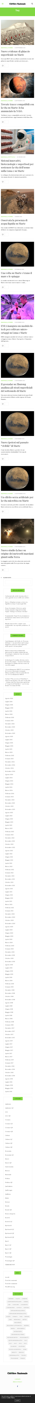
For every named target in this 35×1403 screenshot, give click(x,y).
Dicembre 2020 (10, 914)
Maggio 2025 (9, 746)
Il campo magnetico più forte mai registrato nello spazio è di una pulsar (17, 644)
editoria (26, 1307)
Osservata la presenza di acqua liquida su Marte (14, 222)
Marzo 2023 (8, 828)
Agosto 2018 (9, 1003)
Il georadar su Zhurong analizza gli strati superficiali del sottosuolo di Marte (16, 388)
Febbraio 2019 (9, 984)
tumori (22, 1358)
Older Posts (7, 577)
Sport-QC (8, 1245)
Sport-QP (8, 1249)
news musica (21, 1328)
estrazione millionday (18, 1310)
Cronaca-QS (9, 1131)
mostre (26, 1325)
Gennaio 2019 (9, 987)
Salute (7, 1198)
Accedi (7, 1277)
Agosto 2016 (9, 1079)
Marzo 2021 (8, 904)
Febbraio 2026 (9, 717)
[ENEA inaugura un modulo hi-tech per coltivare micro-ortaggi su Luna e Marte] (17, 307)
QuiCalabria (8, 1186)
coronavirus (10, 1307)
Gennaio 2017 (9, 1063)
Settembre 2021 (10, 885)
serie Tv (14, 1352)
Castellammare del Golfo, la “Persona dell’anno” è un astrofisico (16, 642)
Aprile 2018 (8, 1015)
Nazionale (4, 47)
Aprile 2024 (8, 787)
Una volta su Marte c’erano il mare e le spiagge (16, 274)
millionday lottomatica (14, 1325)
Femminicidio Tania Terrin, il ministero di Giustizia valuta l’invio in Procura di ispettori (17, 617)
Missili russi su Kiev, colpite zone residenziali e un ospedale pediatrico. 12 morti (17, 625)
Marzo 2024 (9, 790)
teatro (23, 1355)
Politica (7, 1178)
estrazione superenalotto (17, 1313)
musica (13, 1328)
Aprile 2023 (8, 825)
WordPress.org (10, 1287)
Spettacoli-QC (9, 1229)
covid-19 (19, 1307)
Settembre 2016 (10, 1075)
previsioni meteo (12, 1337)
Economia (8, 1151)
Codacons (16, 1304)
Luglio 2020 (9, 930)
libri (10, 1319)
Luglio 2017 (8, 1044)
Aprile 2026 (8, 711)
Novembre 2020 (10, 917)
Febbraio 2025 (9, 755)
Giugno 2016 (9, 1085)
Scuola (7, 1206)
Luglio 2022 (8, 854)
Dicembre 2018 (9, 990)
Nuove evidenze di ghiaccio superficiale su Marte (15, 53)
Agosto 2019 (9, 965)
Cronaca (7, 1120)
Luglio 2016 (8, 1082)
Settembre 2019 (10, 961)
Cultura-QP (8, 1143)
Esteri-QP (8, 1163)
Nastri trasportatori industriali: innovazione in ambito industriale (15, 651)
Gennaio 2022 (9, 873)
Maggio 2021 (9, 898)
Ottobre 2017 (9, 1034)
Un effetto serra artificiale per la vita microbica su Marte (17, 499)
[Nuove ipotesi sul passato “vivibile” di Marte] (17, 423)
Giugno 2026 (9, 705)
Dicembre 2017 (9, 1028)
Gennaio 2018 (9, 1025)
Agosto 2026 (9, 698)
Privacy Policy (17, 1382)
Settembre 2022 (10, 847)
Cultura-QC (8, 1139)
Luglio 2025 (8, 739)
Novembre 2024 (10, 765)
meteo (25, 1319)
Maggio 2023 (9, 822)
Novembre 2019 (10, 955)
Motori (7, 1170)
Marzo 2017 (8, 1056)
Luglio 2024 (8, 778)
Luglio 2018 (8, 1006)
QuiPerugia (8, 1190)
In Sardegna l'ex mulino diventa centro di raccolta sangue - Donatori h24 (17, 661)
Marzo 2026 (9, 714)
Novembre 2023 (10, 803)
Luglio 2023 (8, 816)
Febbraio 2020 (9, 946)
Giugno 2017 (9, 1047)
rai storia (22, 1346)
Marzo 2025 (9, 752)
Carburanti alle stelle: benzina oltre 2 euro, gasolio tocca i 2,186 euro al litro (17, 597)
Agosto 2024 (9, 774)
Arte (6, 1112)
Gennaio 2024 (9, 797)
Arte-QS (7, 1116)
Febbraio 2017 (9, 1060)
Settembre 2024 (10, 771)
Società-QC (8, 1221)
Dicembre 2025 (9, 724)
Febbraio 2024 (9, 793)
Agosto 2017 (9, 1041)
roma (24, 1349)
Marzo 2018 (8, 1018)
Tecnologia (8, 1257)
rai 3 (15, 1343)
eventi (8, 1316)
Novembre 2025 (10, 727)
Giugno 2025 (9, 743)
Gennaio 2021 (9, 911)
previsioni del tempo (17, 1334)
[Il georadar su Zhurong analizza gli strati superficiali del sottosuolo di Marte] (17, 365)
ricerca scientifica (15, 1349)
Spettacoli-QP (9, 1233)
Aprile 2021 (8, 901)
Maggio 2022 (9, 860)
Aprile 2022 (8, 863)
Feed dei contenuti (11, 1280)
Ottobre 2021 (9, 882)
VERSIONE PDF (10, 1264)
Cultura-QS (8, 1147)
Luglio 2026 (8, 701)
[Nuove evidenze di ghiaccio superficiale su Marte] (17, 32)
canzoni (24, 1298)
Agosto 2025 (9, 736)
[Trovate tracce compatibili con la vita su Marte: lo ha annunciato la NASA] (17, 85)
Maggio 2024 (9, 784)
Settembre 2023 (10, 809)
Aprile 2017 (8, 1053)
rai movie (13, 1346)
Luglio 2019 (8, 968)
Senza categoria (10, 1214)
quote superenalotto (15, 1340)
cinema (26, 1301)
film (21, 1316)
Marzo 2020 (9, 942)
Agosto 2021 (9, 888)
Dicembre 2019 (9, 952)
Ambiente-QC (9, 1108)
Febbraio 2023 (9, 831)
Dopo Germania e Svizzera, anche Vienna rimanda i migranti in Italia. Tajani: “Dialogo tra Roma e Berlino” (16, 609)
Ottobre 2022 (9, 844)
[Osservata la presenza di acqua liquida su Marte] (17, 201)
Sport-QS (8, 1253)
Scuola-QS (8, 1210)
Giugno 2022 (9, 857)
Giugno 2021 (9, 895)
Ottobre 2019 (9, 958)
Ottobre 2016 (9, 1072)
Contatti (17, 1379)
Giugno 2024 (9, 781)
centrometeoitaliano (14, 1301)
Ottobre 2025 (9, 730)
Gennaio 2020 (9, 949)
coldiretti (24, 1304)
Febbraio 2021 (9, 907)
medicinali (17, 1319)
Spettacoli (11, 157)
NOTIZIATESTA (18, 1331)
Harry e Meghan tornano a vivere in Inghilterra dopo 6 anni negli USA (16, 603)
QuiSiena (8, 1194)
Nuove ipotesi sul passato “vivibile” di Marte (14, 444)
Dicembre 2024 (9, 762)
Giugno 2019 (9, 971)
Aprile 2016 (8, 1091)
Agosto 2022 (9, 850)
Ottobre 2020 (9, 920)
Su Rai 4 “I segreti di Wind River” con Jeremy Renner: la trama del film (17, 683)
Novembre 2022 (10, 841)
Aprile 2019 (8, 977)
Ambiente (8, 1104)
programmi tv (24, 1337)
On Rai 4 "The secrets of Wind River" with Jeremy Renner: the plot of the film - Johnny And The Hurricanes (17, 680)
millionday (17, 1322)
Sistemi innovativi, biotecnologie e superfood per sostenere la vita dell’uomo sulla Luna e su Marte (17, 165)
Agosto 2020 (9, 927)
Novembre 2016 (10, 1069)
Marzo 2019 (8, 980)
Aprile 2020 (8, 939)
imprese (26, 1316)
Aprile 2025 (8, 749)
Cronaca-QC (9, 1124)
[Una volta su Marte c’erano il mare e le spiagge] (17, 254)
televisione (14, 1358)
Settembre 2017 (10, 1037)
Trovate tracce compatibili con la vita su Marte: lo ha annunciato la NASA (17, 108)
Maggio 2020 (9, 936)
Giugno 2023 (9, 819)
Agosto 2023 (9, 812)
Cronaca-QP (9, 1127)
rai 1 (25, 1340)
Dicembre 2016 (9, 1066)
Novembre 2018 (10, 993)
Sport (7, 1241)
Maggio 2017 (9, 1050)
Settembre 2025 (10, 733)
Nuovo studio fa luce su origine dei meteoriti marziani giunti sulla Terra (17, 554)
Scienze (10, 47)
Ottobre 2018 (9, 996)
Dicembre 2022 (9, 838)
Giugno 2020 (9, 933)
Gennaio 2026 (9, 720)
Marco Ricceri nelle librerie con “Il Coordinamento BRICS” (17, 673)
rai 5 (25, 1343)
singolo (21, 1352)
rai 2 (10, 1343)
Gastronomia (9, 1167)
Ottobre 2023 (9, 806)
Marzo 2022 (8, 866)
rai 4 (20, 1343)
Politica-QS (8, 1182)
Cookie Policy (10, 1398)
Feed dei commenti (11, 1283)
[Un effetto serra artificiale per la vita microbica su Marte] (17, 478)
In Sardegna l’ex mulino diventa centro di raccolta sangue (17, 663)
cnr (9, 1304)
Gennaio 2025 (9, 758)
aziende (11, 1298)
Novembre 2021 (10, 879)
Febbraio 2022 (9, 869)
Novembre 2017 (10, 1031)
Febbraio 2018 (9, 1022)
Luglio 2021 (8, 892)
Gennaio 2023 (9, 835)
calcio (18, 1298)
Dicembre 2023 (9, 800)
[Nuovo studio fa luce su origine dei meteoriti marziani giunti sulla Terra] (17, 531)
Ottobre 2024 (9, 768)
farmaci (15, 1316)
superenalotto (14, 1355)
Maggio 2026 (9, 708)
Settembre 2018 (10, 999)
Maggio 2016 (9, 1088)
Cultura (7, 1135)
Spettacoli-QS (9, 1237)
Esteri (7, 1159)
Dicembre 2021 (9, 876)
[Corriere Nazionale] (17, 3)
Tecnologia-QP (10, 1261)
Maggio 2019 (9, 974)
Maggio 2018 (9, 1012)
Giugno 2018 (9, 1009)
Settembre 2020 (10, 923)
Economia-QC (9, 1155)
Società (7, 1217)
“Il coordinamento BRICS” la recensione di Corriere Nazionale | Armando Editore (17, 671)
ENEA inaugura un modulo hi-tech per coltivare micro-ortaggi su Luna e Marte (17, 329)
